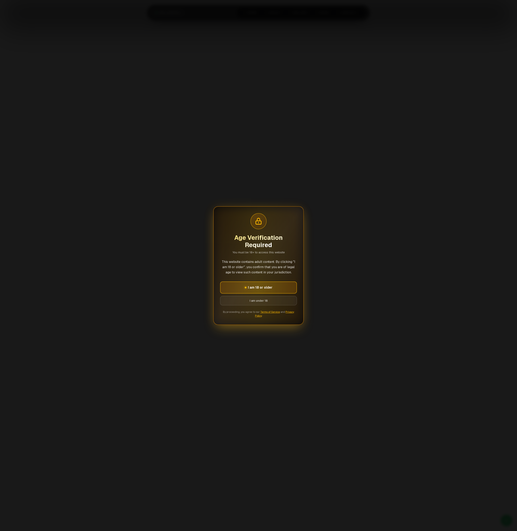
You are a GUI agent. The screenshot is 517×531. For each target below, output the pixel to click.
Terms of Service (270, 312)
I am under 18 (259, 301)
